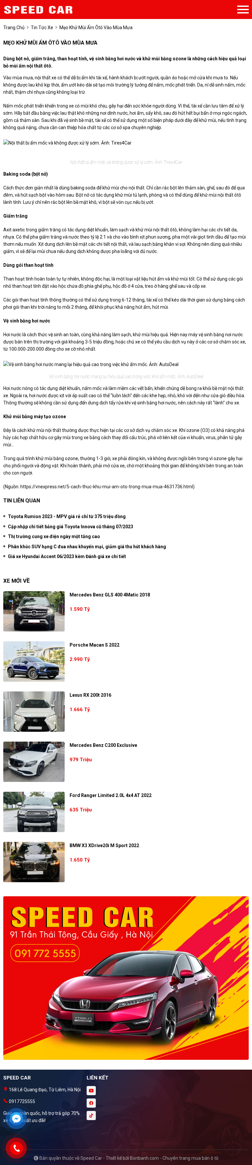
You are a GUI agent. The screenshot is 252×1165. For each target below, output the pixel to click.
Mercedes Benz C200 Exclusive (103, 745)
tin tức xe (42, 27)
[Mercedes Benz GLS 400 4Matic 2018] (34, 611)
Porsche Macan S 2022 (94, 645)
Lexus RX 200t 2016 (90, 695)
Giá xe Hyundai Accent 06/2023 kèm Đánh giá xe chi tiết (67, 556)
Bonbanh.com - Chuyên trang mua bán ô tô (174, 1158)
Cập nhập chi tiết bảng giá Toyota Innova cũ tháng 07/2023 (70, 526)
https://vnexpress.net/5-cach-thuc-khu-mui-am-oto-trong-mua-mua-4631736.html (106, 486)
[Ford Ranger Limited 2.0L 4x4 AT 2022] (34, 812)
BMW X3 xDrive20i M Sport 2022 (104, 845)
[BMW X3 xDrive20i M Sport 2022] (34, 862)
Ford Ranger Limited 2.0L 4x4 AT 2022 (111, 795)
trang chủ (14, 27)
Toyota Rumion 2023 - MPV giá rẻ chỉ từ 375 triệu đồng (67, 516)
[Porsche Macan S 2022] (34, 661)
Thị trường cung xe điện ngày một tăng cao (54, 536)
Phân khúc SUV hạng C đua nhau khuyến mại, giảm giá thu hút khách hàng (87, 546)
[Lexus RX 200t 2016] (34, 711)
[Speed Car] (39, 9)
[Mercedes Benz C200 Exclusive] (34, 762)
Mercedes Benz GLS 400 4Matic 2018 (110, 594)
